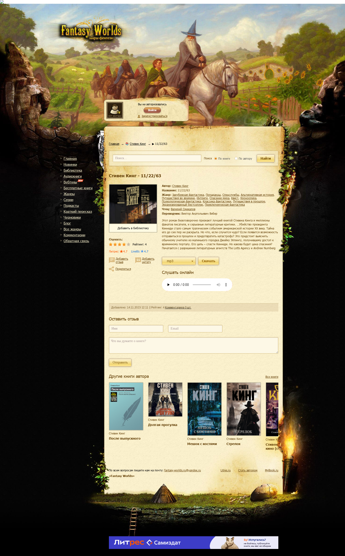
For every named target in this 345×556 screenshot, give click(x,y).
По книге (223, 158)
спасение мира (219, 198)
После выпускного (125, 438)
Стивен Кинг (138, 143)
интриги (202, 198)
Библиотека (73, 170)
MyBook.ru (271, 470)
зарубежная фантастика (188, 194)
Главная (70, 158)
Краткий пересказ (78, 211)
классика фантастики (217, 201)
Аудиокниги (73, 176)
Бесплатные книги (78, 188)
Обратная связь (76, 241)
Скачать (208, 261)
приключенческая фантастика (225, 204)
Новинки (70, 164)
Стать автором (247, 470)
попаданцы (213, 194)
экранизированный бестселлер (182, 204)
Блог (67, 223)
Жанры (69, 194)
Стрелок (233, 444)
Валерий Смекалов (183, 209)
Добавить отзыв (122, 260)
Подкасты (71, 205)
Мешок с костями (202, 444)
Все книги (271, 376)
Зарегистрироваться (154, 116)
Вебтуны (70, 182)
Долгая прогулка (162, 425)
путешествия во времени (178, 198)
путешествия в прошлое (249, 201)
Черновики (72, 217)
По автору (245, 158)
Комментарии (74, 235)
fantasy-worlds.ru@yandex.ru (182, 470)
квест (234, 198)
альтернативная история (257, 194)
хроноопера (248, 198)
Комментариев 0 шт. (178, 307)
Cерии (68, 199)
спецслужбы (230, 194)
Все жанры (72, 229)
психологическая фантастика (181, 201)
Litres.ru (226, 470)
